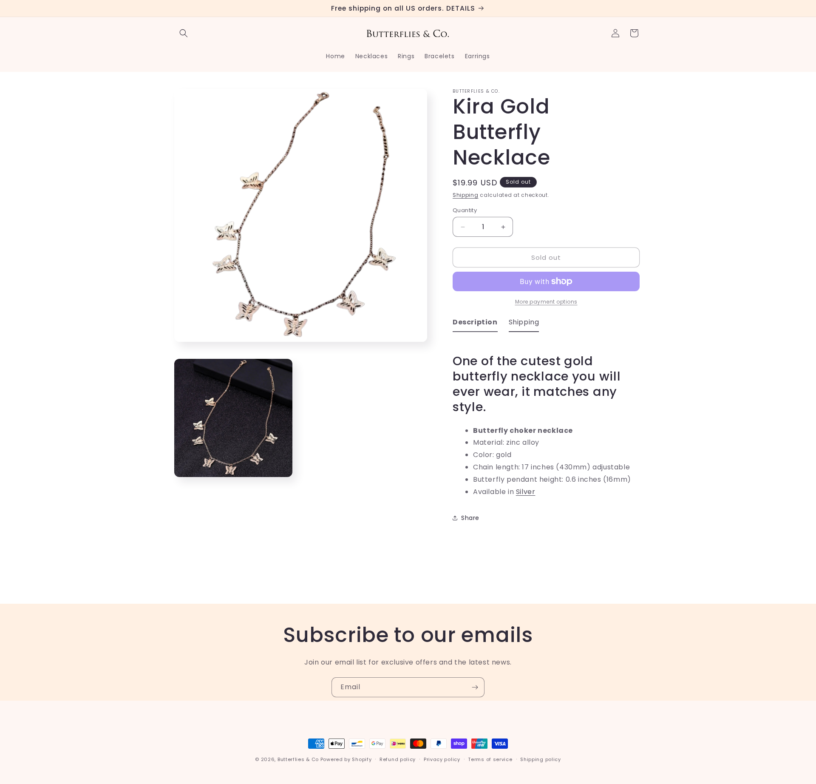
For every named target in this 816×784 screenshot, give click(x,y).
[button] (183, 33)
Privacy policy (442, 759)
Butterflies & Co (298, 759)
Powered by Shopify (346, 759)
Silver (526, 492)
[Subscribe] (474, 687)
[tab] (475, 324)
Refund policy (398, 759)
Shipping (466, 195)
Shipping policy (540, 759)
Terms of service (490, 759)
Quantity (465, 210)
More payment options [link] (546, 301)
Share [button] (470, 518)
